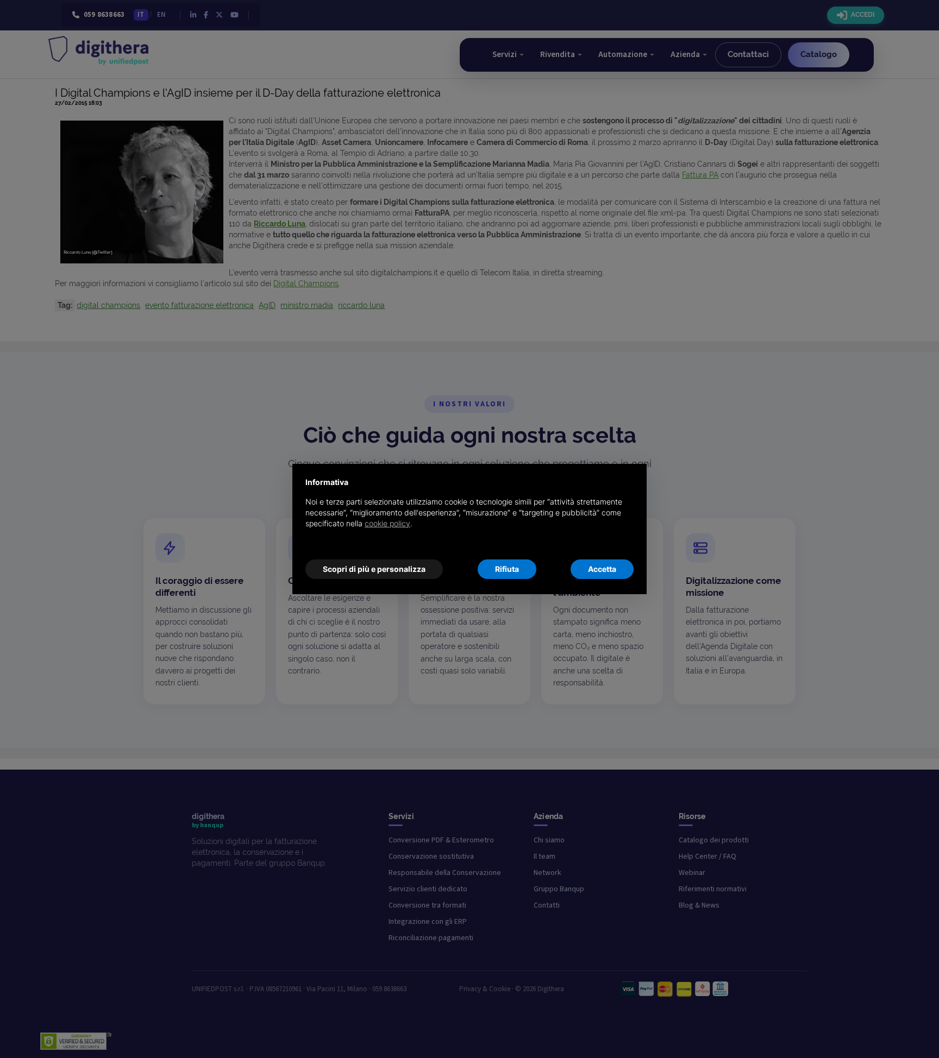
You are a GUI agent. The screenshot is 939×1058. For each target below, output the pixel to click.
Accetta (602, 569)
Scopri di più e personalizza (374, 569)
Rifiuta (507, 569)
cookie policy (387, 523)
